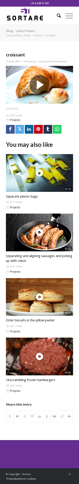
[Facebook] (10, 129)
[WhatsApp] (57, 129)
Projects (31, 61)
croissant (15, 54)
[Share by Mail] (69, 416)
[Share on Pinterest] (32, 416)
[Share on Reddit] (61, 416)
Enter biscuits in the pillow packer (30, 320)
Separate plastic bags (22, 196)
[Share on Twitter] (17, 416)
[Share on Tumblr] (47, 416)
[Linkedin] (29, 129)
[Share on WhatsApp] (25, 416)
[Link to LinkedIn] (69, 474)
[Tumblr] (47, 129)
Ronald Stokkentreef (54, 61)
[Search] (56, 15)
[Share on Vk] (54, 416)
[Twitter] (19, 129)
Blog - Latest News (20, 31)
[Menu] (67, 15)
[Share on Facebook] (10, 416)
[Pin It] (38, 129)
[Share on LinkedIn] (39, 416)
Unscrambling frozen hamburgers (30, 380)
